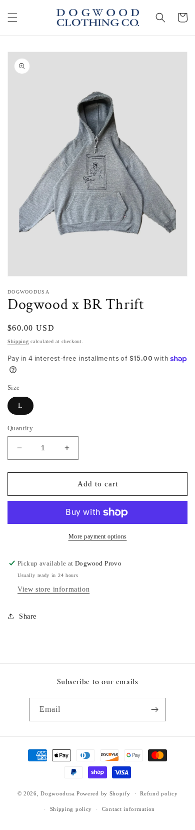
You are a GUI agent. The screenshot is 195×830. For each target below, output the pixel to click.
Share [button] (27, 616)
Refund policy (159, 793)
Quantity (20, 428)
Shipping (18, 341)
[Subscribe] (155, 709)
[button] (13, 18)
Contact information (128, 809)
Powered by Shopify (103, 793)
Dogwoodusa (57, 793)
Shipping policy (71, 809)
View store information (54, 589)
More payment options (97, 536)
